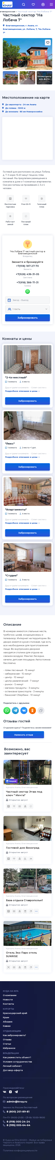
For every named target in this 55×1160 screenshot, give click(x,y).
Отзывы (7, 1039)
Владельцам (11, 1053)
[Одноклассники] (32, 710)
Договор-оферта (13, 1070)
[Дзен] (10, 1091)
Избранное (9, 1048)
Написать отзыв (23, 735)
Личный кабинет (12, 1066)
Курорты (8, 1009)
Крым (6, 1017)
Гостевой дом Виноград (22, 847)
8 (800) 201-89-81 (18, 1111)
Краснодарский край (15, 1013)
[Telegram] (15, 710)
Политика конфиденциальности (20, 1150)
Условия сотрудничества (17, 1061)
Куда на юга (10, 991)
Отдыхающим (12, 1031)
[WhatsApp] (6, 710)
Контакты (8, 1004)
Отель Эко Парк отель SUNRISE (21, 954)
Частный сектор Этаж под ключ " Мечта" (24, 793)
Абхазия (7, 1021)
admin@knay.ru (17, 1101)
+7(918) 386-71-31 (28, 282)
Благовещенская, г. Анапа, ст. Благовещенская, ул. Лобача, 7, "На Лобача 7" (26, 29)
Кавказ (6, 1026)
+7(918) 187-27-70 (27, 265)
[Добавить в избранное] (48, 42)
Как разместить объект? (17, 1057)
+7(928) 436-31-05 (27, 274)
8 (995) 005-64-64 (18, 1125)
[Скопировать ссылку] (40, 710)
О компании (9, 995)
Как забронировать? (14, 1035)
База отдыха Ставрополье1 (24, 900)
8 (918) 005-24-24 (18, 1121)
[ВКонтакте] (23, 710)
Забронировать (27, 317)
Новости (8, 999)
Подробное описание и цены (21, 391)
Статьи (7, 1044)
